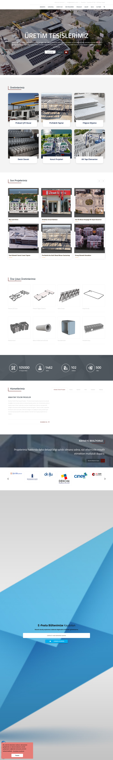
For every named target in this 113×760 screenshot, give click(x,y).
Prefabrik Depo (86, 340)
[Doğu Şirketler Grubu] (48, 474)
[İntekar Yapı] (32, 477)
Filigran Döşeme (90, 122)
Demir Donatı (23, 159)
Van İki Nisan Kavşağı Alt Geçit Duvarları (88, 219)
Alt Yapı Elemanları (90, 159)
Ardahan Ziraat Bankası (50, 219)
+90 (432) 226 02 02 (59, 2)
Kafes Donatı (61, 308)
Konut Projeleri (56, 159)
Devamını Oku (43, 422)
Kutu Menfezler (62, 340)
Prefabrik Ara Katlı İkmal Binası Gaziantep (56, 255)
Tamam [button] (17, 755)
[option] (56, 42)
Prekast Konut (11, 340)
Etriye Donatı (86, 308)
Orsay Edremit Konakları (83, 255)
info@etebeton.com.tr (72, 2)
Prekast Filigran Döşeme (39, 308)
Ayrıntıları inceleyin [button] (18, 751)
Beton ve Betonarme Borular (40, 340)
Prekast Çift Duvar (23, 122)
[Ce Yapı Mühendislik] (96, 474)
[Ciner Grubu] (80, 475)
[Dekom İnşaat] (64, 478)
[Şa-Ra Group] (16, 473)
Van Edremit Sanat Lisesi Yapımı (19, 255)
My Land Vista (13, 219)
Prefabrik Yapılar (56, 122)
